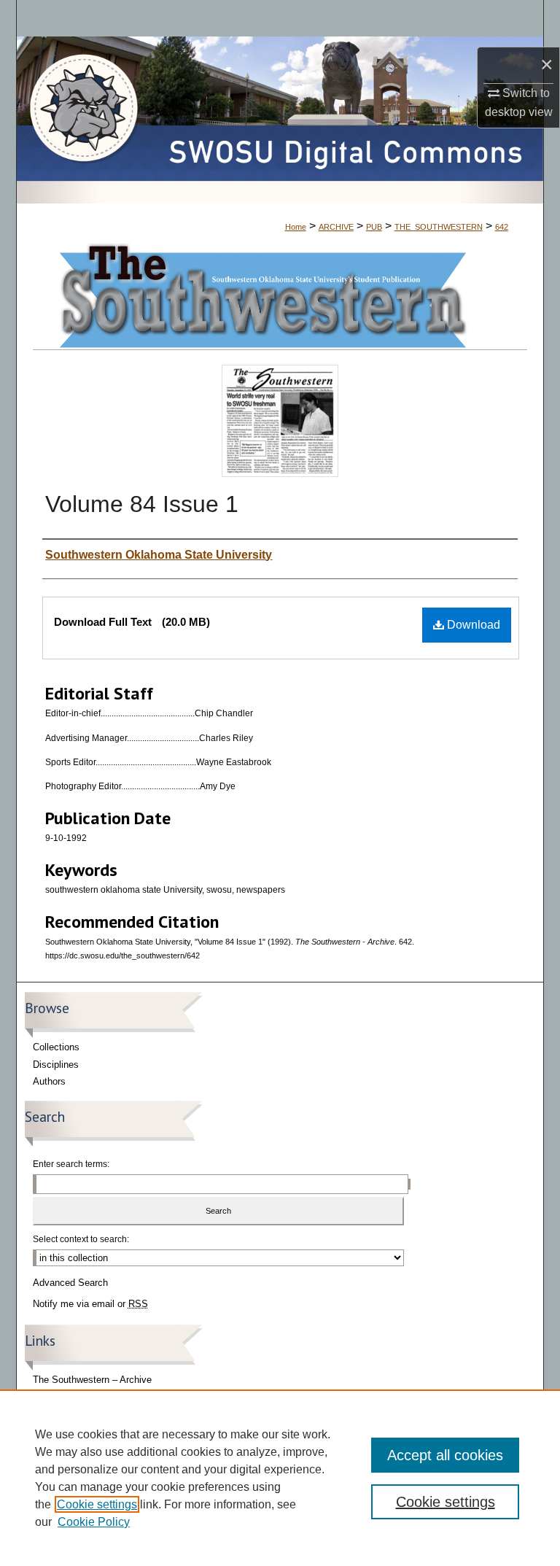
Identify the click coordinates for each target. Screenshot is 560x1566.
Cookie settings (97, 1504)
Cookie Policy (94, 1522)
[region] (280, 1477)
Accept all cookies (445, 1455)
